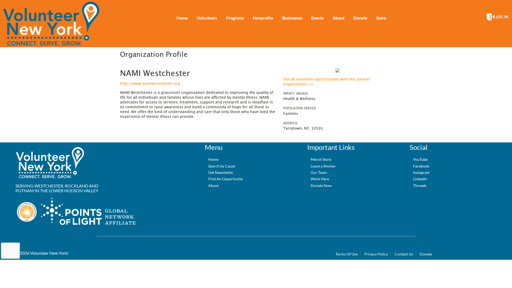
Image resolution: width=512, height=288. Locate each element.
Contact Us (404, 254)
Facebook (421, 166)
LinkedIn (420, 179)
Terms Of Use (346, 254)
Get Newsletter (220, 172)
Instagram (421, 172)
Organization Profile (153, 54)
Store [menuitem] (381, 17)
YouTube (420, 159)
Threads (419, 185)
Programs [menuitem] (235, 17)
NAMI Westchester (155, 74)
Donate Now (321, 185)
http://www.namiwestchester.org (150, 84)
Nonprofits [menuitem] (263, 17)
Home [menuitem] (182, 17)
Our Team (319, 172)
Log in (502, 17)
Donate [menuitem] (360, 17)
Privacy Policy (376, 254)
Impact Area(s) (295, 93)
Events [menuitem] (317, 17)
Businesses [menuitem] (292, 17)
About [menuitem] (339, 17)
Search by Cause (221, 166)
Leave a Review (323, 166)
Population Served (299, 108)
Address (290, 123)
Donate (426, 254)
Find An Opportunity (225, 179)
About (213, 185)
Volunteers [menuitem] (207, 17)
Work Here (320, 179)
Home (213, 159)
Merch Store (321, 159)
